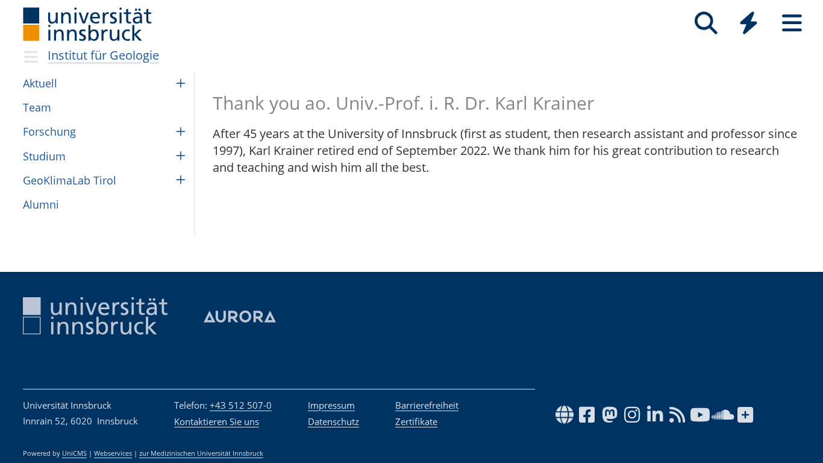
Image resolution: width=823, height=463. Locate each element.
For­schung (49, 131)
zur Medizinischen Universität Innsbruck (201, 453)
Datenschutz (333, 421)
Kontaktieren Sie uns (216, 421)
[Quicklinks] (748, 23)
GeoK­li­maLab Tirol (69, 180)
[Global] (748, 24)
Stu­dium (44, 156)
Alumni (41, 204)
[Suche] (705, 23)
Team (37, 107)
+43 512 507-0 (241, 405)
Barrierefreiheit (426, 405)
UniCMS (74, 453)
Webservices (113, 453)
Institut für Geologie (103, 55)
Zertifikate (416, 421)
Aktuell (40, 83)
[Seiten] (792, 23)
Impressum (331, 405)
